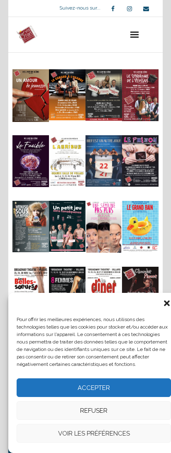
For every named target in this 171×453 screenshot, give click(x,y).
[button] (167, 303)
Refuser (93, 410)
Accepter (94, 388)
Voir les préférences (94, 433)
